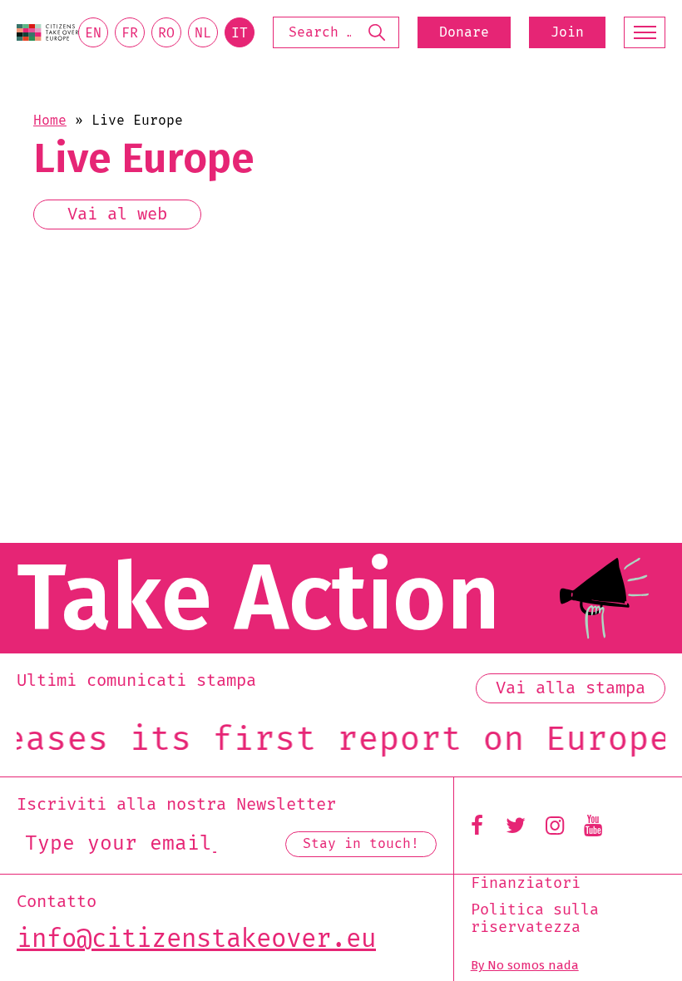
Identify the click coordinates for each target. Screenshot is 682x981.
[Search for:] (336, 32)
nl (203, 33)
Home (50, 120)
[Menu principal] (644, 32)
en (93, 33)
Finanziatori (526, 884)
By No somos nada (525, 965)
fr (129, 33)
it (239, 33)
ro (166, 33)
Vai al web (117, 214)
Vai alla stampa (570, 688)
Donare (464, 32)
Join (567, 32)
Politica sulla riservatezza (535, 919)
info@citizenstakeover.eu (196, 939)
